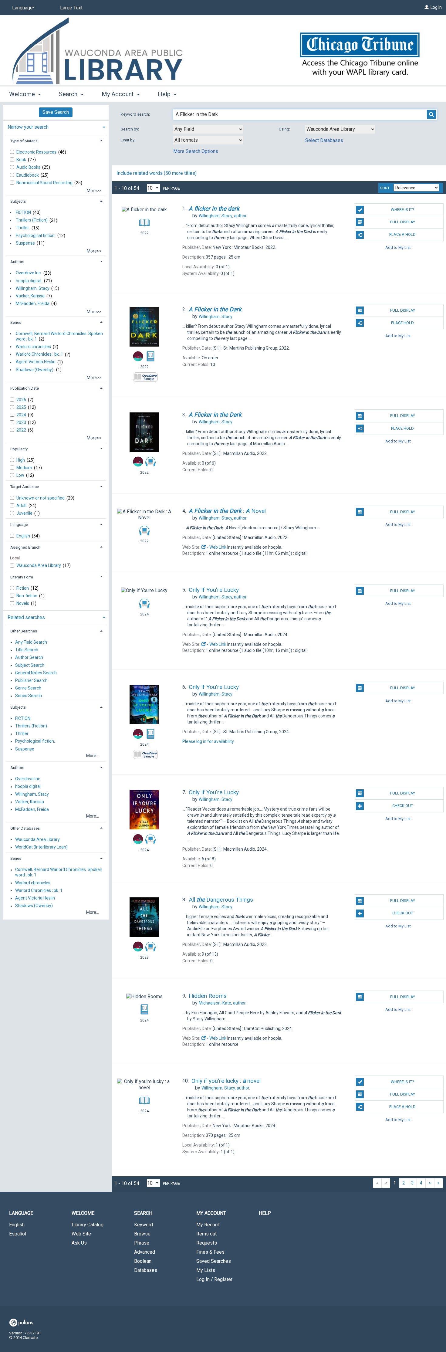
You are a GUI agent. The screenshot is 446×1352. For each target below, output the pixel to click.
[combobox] (208, 129)
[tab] (56, 126)
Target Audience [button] (24, 486)
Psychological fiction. (36, 235)
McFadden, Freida (32, 303)
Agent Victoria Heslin (36, 362)
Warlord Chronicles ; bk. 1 (39, 354)
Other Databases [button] (25, 828)
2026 (21, 399)
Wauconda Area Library (39, 565)
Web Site (81, 1234)
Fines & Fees (210, 1252)
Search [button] (69, 94)
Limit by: (128, 140)
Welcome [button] (22, 94)
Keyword (143, 1225)
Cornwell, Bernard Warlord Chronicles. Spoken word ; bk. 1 (59, 336)
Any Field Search (31, 642)
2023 (21, 422)
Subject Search (29, 665)
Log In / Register (214, 1279)
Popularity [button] (19, 449)
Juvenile (24, 513)
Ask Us (79, 1243)
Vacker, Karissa (30, 295)
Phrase (141, 1243)
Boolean (142, 1261)
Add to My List (398, 247)
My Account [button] (118, 94)
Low (20, 475)
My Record (207, 1225)
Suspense (25, 243)
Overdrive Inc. (29, 273)
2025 (21, 407)
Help (265, 1213)
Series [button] (15, 322)
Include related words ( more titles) (157, 173)
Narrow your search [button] (28, 127)
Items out (206, 1234)
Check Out (402, 805)
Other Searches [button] (23, 631)
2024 (21, 414)
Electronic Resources (36, 152)
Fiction (23, 588)
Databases (145, 1270)
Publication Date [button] (24, 388)
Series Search (28, 695)
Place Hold (402, 322)
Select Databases (324, 140)
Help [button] (165, 94)
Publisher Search (31, 680)
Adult (22, 505)
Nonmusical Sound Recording (44, 182)
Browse (142, 1234)
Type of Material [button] (24, 141)
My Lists (205, 1270)
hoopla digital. (29, 280)
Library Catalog (87, 1225)
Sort (385, 188)
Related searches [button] (26, 617)
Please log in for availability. (208, 741)
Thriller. (23, 227)
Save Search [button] (55, 112)
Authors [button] (17, 261)
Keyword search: (136, 114)
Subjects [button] (18, 201)
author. (223, 215)
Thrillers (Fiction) (32, 220)
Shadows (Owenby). (35, 369)
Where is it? (402, 209)
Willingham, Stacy (32, 288)
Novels (23, 603)
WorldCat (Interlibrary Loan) (41, 847)
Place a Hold (402, 234)
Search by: (130, 129)
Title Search (26, 650)
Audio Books (28, 167)
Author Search (29, 657)
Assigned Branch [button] (25, 547)
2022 (21, 430)
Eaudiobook (28, 175)
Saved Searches (213, 1261)
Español (17, 1234)
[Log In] (426, 7)
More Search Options (195, 151)
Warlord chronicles (33, 346)
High (21, 460)
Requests (206, 1243)
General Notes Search (36, 672)
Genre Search (28, 688)
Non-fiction (27, 595)
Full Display (402, 222)
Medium (24, 467)
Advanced (144, 1252)
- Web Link (216, 547)
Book (21, 159)
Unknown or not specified (41, 498)
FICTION (23, 212)
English (23, 536)
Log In (436, 7)
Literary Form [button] (21, 577)
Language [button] (19, 524)
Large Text (71, 8)
